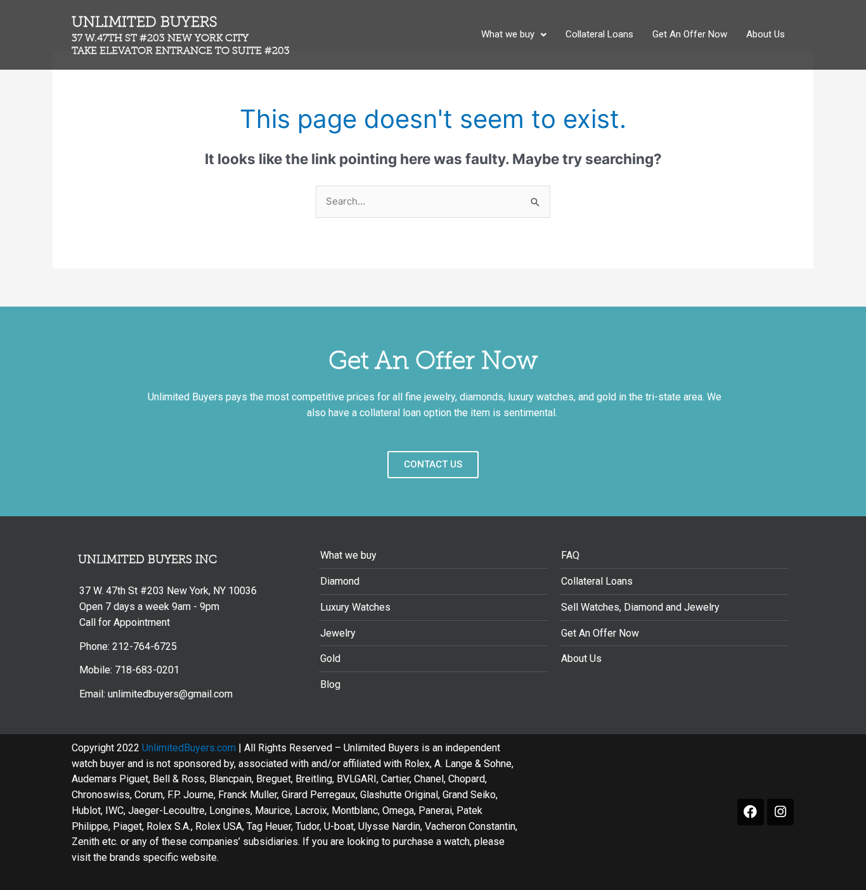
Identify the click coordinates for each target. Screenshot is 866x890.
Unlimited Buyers (181, 35)
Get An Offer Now (689, 34)
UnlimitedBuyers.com (189, 748)
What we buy (507, 34)
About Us (765, 34)
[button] (514, 34)
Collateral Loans (599, 34)
